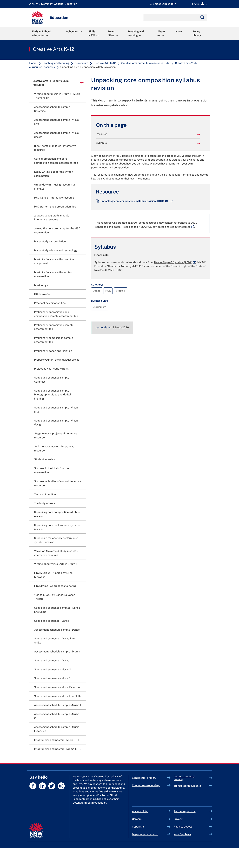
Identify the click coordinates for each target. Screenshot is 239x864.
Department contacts (145, 834)
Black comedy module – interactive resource (55, 147)
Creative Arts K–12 (53, 49)
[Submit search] (202, 17)
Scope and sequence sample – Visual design (56, 422)
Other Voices (42, 294)
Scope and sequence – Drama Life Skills (54, 640)
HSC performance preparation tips (55, 206)
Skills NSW (91, 33)
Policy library (197, 33)
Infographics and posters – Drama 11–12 (57, 748)
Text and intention (45, 494)
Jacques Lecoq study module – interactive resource (52, 217)
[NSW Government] (36, 830)
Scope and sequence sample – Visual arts (56, 409)
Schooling (72, 31)
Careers (136, 819)
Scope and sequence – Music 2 (52, 669)
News (178, 31)
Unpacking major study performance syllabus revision (56, 540)
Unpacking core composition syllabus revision (136, 201)
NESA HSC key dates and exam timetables (166, 226)
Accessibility (140, 811)
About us (161, 33)
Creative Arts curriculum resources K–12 (145, 63)
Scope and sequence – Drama (51, 660)
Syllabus (101, 142)
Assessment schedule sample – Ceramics (52, 109)
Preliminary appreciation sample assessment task (53, 327)
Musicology (41, 285)
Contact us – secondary (146, 785)
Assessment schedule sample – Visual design (57, 134)
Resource (101, 134)
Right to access (183, 826)
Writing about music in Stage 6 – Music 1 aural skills (57, 96)
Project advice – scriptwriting (51, 368)
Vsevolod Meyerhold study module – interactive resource (56, 553)
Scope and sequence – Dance (51, 620)
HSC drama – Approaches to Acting (55, 585)
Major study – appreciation (50, 241)
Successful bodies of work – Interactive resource (57, 483)
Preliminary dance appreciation (53, 350)
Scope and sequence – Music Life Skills (57, 696)
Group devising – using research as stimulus (54, 186)
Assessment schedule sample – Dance (57, 629)
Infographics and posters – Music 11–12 (57, 740)
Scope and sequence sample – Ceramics (52, 379)
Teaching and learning (136, 33)
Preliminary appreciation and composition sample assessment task (56, 314)
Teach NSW (111, 33)
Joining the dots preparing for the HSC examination (57, 230)
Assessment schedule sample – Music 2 (56, 716)
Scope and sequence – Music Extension (57, 687)
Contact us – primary (144, 777)
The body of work (44, 503)
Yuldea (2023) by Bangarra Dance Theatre (54, 596)
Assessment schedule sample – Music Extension (56, 729)
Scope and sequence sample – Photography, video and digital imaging (52, 394)
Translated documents (187, 785)
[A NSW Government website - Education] (54, 4)
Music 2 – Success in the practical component (54, 261)
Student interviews (45, 459)
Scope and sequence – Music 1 (52, 678)
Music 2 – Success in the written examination (53, 274)
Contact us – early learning (184, 778)
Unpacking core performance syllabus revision (57, 527)
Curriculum (81, 63)
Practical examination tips (50, 303)
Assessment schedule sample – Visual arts (57, 121)
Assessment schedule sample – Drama (57, 651)
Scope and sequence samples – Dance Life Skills (57, 609)
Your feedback (182, 834)
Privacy (178, 819)
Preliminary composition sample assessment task (53, 339)
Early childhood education (41, 33)
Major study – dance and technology (55, 250)
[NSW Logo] (37, 17)
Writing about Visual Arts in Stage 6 (55, 563)
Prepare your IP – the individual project (57, 359)
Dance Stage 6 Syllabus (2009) (175, 262)
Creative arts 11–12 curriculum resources (50, 82)
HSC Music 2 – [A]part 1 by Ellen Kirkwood (53, 574)
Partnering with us (184, 811)
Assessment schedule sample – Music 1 (57, 705)
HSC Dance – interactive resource (54, 197)
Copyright (138, 826)
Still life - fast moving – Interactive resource (54, 448)
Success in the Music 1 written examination (52, 470)
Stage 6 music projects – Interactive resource (55, 435)
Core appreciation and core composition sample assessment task (56, 160)
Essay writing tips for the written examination (53, 173)
